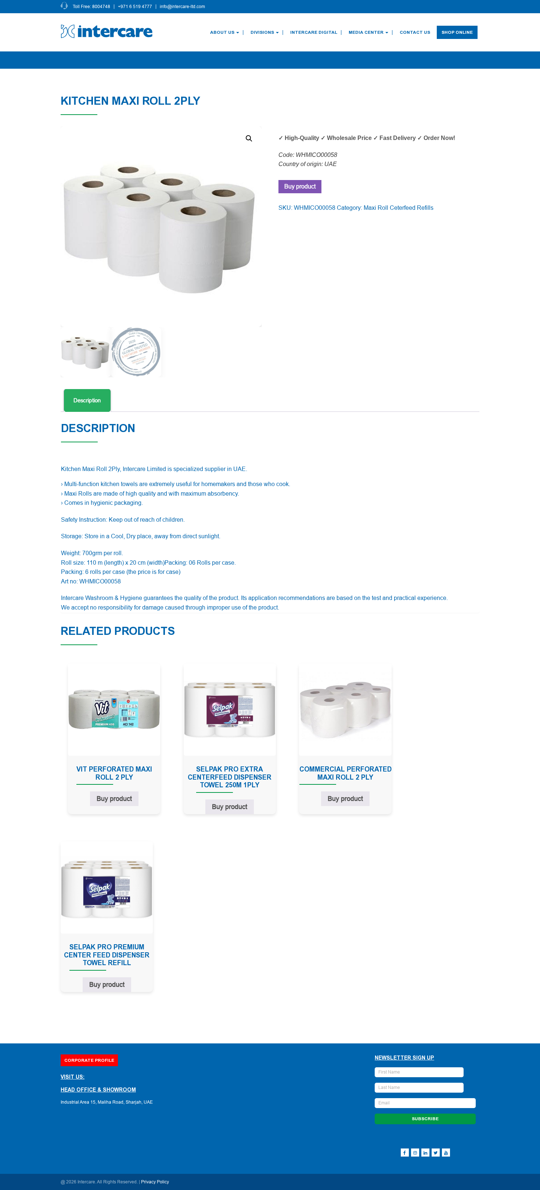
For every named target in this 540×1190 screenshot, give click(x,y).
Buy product (300, 186)
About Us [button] (222, 32)
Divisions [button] (262, 32)
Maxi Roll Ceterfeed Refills (398, 208)
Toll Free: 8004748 (91, 6)
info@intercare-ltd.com (182, 6)
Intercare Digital (313, 32)
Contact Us (415, 32)
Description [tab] (87, 400)
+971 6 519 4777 (135, 6)
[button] (249, 138)
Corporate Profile (89, 1060)
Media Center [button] (366, 32)
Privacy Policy (155, 1181)
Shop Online (457, 32)
